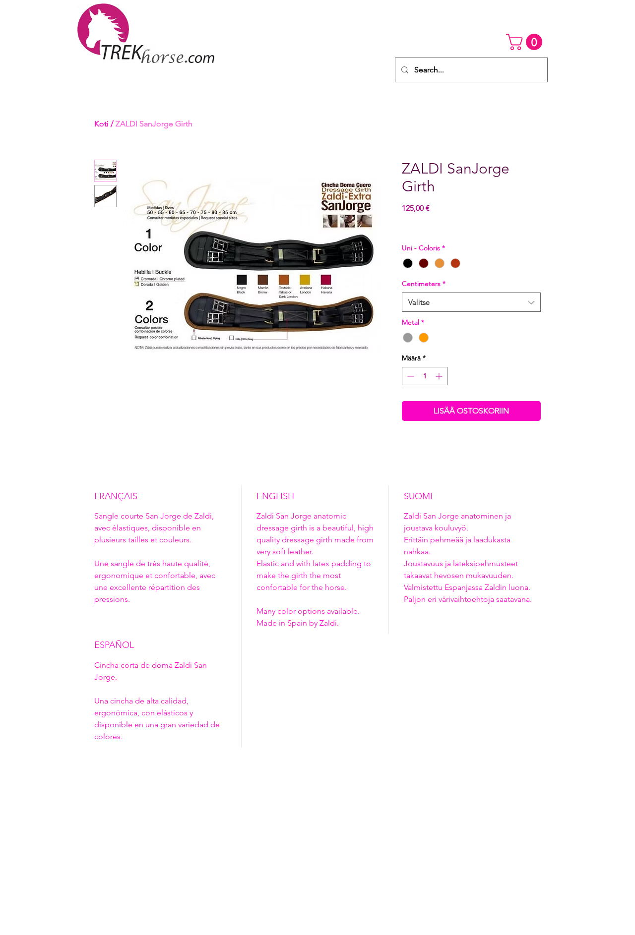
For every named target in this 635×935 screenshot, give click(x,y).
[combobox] (471, 302)
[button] (526, 42)
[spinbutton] (425, 376)
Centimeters (423, 283)
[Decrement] (409, 376)
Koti (101, 123)
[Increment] (440, 376)
